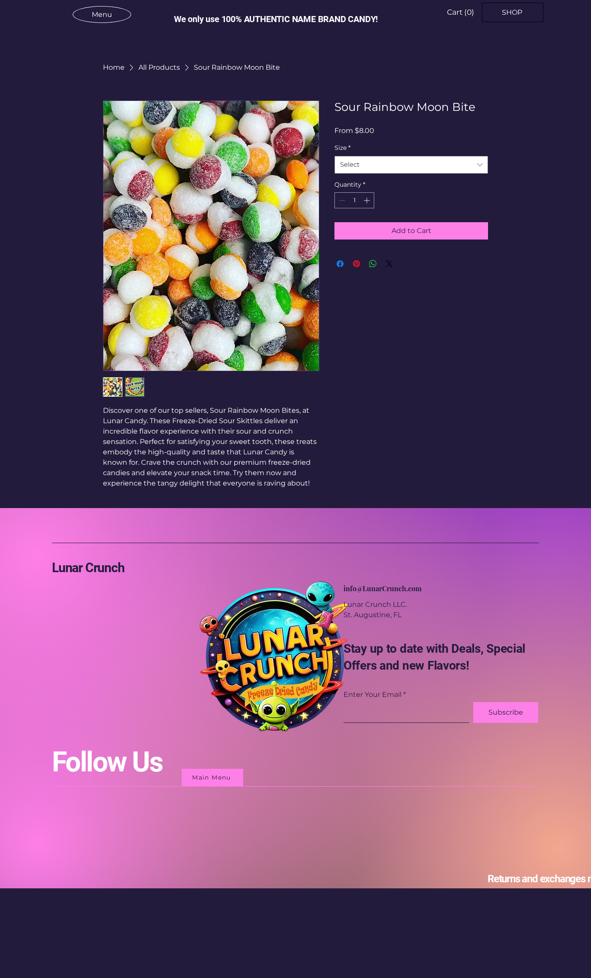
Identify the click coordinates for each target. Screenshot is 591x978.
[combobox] (411, 165)
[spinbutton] (354, 200)
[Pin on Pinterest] (356, 264)
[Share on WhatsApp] (373, 264)
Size (342, 148)
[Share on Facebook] (340, 264)
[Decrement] (341, 200)
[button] (460, 12)
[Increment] (367, 200)
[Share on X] (389, 264)
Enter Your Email (372, 694)
